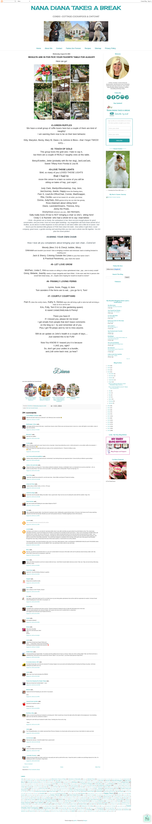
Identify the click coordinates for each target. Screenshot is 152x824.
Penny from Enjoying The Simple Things (36, 681)
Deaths (81, 786)
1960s (22, 779)
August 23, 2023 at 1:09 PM (32, 505)
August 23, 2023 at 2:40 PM (32, 555)
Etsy (71, 788)
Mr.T (23, 799)
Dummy (22, 788)
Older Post (97, 767)
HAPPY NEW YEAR (122, 793)
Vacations (120, 809)
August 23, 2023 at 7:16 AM (32, 419)
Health (35, 795)
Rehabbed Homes (125, 802)
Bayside (108, 780)
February (111, 401)
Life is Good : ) (111, 326)
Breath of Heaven (116, 782)
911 (42, 779)
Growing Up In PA (61, 793)
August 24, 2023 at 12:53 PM (33, 685)
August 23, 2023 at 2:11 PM (32, 524)
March (110, 399)
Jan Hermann (29, 738)
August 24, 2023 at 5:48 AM (32, 635)
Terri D (28, 587)
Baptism (89, 780)
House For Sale (90, 795)
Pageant (27, 801)
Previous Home (55, 802)
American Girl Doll (100, 779)
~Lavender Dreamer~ (31, 755)
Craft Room (62, 786)
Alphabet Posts (91, 779)
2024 (108, 369)
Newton (111, 799)
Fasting (32, 790)
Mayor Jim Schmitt (64, 798)
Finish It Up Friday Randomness (77, 790)
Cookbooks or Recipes (104, 785)
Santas (95, 804)
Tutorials (101, 809)
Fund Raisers (61, 791)
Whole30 (64, 811)
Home (38, 48)
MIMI (100, 798)
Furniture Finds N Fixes (88, 791)
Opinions (127, 799)
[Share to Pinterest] (61, 406)
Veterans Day (32, 811)
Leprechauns (70, 796)
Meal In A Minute (73, 798)
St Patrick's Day (65, 806)
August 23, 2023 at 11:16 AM (33, 488)
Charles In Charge (87, 783)
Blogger (85, 820)
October (111, 377)
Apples (22, 780)
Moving (124, 798)
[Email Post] (51, 405)
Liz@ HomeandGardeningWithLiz (34, 456)
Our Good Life (111, 347)
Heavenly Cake (46, 795)
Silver (22, 806)
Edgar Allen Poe (34, 788)
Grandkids (42, 793)
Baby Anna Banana (64, 780)
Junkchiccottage (30, 492)
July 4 (30, 796)
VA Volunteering (112, 809)
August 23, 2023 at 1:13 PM (32, 515)
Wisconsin (82, 811)
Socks (39, 806)
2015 (108, 420)
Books (98, 782)
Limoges (95, 796)
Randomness (92, 802)
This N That (29, 475)
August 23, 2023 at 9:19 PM (32, 613)
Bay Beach (95, 780)
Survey (123, 806)
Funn (66, 791)
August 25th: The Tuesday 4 (114, 311)
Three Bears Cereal (57, 809)
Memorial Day (84, 798)
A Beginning (47, 779)
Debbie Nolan (29, 651)
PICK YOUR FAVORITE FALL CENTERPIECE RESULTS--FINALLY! (44, 399)
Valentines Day (24, 811)
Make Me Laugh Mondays (124, 796)
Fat (36, 790)
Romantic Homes (82, 804)
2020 (108, 410)
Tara (87, 808)
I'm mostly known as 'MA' (32, 662)
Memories (91, 798)
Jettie (27, 729)
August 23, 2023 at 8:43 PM (32, 601)
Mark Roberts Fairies (35, 798)
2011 (108, 428)
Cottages (23, 786)
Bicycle (53, 782)
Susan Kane (29, 570)
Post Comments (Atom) (34, 769)
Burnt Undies (33, 783)
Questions (81, 802)
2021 (108, 407)
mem (79, 798)
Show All (128, 358)
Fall (117, 788)
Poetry (118, 801)
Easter (27, 788)
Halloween (82, 793)
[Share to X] (57, 406)
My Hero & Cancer (30, 799)
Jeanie (28, 618)
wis (77, 811)
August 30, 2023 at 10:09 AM (33, 742)
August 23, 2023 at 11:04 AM (33, 479)
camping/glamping (46, 783)
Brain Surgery (109, 782)
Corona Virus (116, 785)
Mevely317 (29, 434)
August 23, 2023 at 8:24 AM (32, 438)
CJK (49, 785)
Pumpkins (67, 802)
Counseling (29, 786)
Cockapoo (55, 785)
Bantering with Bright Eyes (80, 780)
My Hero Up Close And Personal (46, 799)
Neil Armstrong (73, 799)
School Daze (102, 804)
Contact (59, 48)
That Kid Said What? (110, 808)
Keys (34, 796)
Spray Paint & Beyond (51, 806)
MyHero (61, 799)
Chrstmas (40, 785)
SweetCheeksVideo (62, 808)
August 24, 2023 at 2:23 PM (32, 696)
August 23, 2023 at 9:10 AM (32, 470)
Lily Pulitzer (89, 796)
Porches (127, 801)
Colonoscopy (61, 785)
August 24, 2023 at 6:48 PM (32, 708)
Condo (67, 785)
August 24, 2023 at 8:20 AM (32, 657)
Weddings (47, 811)
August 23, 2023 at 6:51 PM (32, 591)
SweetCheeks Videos (49, 808)
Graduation (35, 793)
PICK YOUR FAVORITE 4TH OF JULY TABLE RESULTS (30, 399)
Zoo (114, 811)
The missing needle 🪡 (113, 327)
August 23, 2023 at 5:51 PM (32, 583)
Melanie (28, 689)
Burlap (28, 783)
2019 (108, 412)
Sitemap (98, 48)
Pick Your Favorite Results (32, 408)
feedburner (47, 790)
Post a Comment (28, 764)
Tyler (107, 809)
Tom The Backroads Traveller (115, 331)
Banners (71, 780)
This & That (48, 809)
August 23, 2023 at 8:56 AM (32, 460)
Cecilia (28, 443)
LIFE (76, 796)
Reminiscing (39, 804)
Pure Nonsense (74, 802)
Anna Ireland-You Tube (117, 779)
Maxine (48, 798)
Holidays (65, 795)
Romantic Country (73, 804)
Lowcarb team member (32, 701)
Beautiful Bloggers (117, 780)
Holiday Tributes (54, 795)
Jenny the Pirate (30, 484)
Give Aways (120, 791)
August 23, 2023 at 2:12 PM (32, 545)
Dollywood (121, 786)
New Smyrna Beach (81, 799)
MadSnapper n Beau (31, 424)
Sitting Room (27, 806)
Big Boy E (58, 782)
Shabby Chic (114, 804)
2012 (108, 426)
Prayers (48, 802)
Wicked (68, 811)
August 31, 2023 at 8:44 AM (32, 761)
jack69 (28, 606)
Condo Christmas (74, 785)
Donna (28, 627)
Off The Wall (120, 799)
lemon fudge (63, 796)
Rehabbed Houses (25, 804)
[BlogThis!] (56, 406)
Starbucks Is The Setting (87, 806)
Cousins (45, 786)
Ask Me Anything (42, 780)
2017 (108, 416)
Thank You (92, 808)
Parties (32, 801)
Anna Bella (108, 779)
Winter (73, 811)
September (111, 379)
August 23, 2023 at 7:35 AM (32, 429)
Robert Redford (64, 804)
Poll (123, 801)
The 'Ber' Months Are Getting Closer (115, 344)
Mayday (57, 798)
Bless (27, 549)
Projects (61, 802)
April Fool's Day (29, 780)
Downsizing (127, 786)
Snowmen (34, 806)
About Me (48, 48)
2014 (108, 422)
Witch (87, 811)
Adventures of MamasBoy (74, 779)
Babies (57, 780)
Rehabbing (33, 804)
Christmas (111, 783)
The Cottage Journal (29, 809)
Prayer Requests (25, 802)
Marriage (43, 798)
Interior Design (108, 795)
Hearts (39, 795)
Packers (22, 801)
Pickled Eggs (94, 801)
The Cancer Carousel (120, 808)
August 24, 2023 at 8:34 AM (32, 667)
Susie (27, 560)
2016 (108, 418)
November (111, 375)
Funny (70, 791)
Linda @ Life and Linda (32, 465)
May (110, 395)
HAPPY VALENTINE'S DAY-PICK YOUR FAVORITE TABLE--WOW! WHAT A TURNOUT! (58, 399)
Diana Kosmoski (92, 786)
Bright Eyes (125, 782)
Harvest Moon (30, 795)
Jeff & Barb (24, 796)
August (110, 382)
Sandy (90, 804)
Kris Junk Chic (45, 796)
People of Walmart (51, 801)
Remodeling (45, 804)
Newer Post (25, 767)
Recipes (88, 48)
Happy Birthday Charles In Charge (95, 793)
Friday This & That (30, 791)
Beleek (48, 782)
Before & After (43, 782)
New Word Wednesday (93, 799)
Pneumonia (108, 801)
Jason (130, 795)
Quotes (86, 802)
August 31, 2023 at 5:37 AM (32, 750)
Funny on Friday (77, 791)
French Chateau (108, 790)
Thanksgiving (100, 808)
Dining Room (100, 786)
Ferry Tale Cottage (55, 790)
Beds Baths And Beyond (33, 782)
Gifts (105, 791)
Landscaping (51, 796)
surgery (118, 806)
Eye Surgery (89, 788)
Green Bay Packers (51, 793)
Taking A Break (80, 808)
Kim (27, 596)
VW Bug (41, 811)
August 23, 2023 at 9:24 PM (32, 622)
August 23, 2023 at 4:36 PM (32, 565)
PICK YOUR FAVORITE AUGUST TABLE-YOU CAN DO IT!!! (118, 387)
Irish (114, 795)
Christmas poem (24, 785)
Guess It (70, 793)
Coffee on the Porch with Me (115, 354)
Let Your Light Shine (113, 315)
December (111, 373)
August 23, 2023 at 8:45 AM (32, 451)
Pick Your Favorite (69, 801)
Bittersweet (82, 782)
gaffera (75, 820)
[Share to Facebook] (59, 406)
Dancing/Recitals (74, 786)
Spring (59, 806)
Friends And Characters (41, 791)
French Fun (116, 790)
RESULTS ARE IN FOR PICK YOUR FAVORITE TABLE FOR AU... (117, 384)
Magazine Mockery (107, 796)
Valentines (126, 809)
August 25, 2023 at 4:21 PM (32, 724)
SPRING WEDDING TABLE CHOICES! (72, 398)
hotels (84, 795)
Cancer (54, 783)
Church (45, 785)
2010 (108, 430)
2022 (108, 405)
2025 (108, 367)
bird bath (68, 782)
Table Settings (72, 808)
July (110, 390)
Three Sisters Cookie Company (69, 809)
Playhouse (101, 801)
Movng (129, 798)
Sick (119, 804)
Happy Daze (108, 793)
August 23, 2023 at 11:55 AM (33, 496)
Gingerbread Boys (112, 791)
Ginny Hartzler (30, 501)
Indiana (102, 795)
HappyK (28, 579)
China (105, 783)
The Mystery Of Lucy (40, 809)
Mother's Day (119, 798)
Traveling (89, 809)
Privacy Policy (110, 48)
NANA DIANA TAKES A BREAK (76, 8)
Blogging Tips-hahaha (91, 782)
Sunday (102, 806)
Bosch (103, 782)
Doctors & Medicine (114, 786)
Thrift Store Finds (81, 809)
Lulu (100, 796)
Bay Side (101, 780)
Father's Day (40, 790)
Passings (37, 801)
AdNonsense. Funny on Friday (58, 779)
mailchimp (115, 796)
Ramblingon (111, 336)
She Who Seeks (112, 305)
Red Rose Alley (30, 713)
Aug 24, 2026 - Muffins (112, 355)
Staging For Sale (75, 806)
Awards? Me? (51, 780)
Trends (96, 809)
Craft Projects (55, 786)
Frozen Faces (52, 791)
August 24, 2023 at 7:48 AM (32, 647)
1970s (27, 779)
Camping (39, 783)
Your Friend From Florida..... (114, 310)
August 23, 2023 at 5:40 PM (32, 574)
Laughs (57, 796)
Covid (49, 786)
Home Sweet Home (74, 795)
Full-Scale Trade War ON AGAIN (115, 306)
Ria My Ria (56, 804)
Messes (96, 798)
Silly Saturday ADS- (126, 804)
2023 (108, 372)
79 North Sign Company (35, 779)
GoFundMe (23, 793)
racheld (28, 520)
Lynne (27, 640)
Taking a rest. (111, 332)
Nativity (66, 799)
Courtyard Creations (37, 786)
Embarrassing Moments (63, 788)
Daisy (68, 786)
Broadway (23, 783)
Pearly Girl (43, 801)
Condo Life (82, 785)
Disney (106, 786)
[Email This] (54, 406)
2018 (108, 414)
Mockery (112, 798)
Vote (38, 811)
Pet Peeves (61, 801)
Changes (78, 783)
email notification (53, 788)
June (110, 393)
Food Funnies (99, 790)
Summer (97, 806)
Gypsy (74, 793)
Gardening (99, 791)
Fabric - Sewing (98, 788)
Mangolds (23, 798)
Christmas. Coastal (33, 785)
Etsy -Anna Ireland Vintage (80, 788)
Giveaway (128, 791)
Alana (84, 779)
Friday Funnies (124, 790)
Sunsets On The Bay (110, 806)
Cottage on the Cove (125, 785)
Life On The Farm (82, 796)
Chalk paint (65, 783)
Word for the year (92, 811)
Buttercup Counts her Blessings (116, 320)
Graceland (29, 793)
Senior (108, 804)
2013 (108, 424)
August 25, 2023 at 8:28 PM (32, 733)
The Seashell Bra (111, 316)
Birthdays (74, 782)
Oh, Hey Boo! (111, 322)
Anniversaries (126, 779)
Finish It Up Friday (64, 790)
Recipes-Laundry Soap (115, 802)
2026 (108, 365)
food (93, 790)
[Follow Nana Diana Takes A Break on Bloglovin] (113, 270)
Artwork (35, 780)
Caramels (60, 783)
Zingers (109, 811)
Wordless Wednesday (102, 811)
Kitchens (38, 796)
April (110, 397)
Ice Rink (97, 795)
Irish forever (119, 795)
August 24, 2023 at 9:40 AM (32, 676)
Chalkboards (72, 783)
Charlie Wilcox (98, 783)
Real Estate (99, 802)
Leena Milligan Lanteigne (32, 415)
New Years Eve (105, 799)
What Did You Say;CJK (55, 811)
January (111, 403)
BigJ (64, 782)
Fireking (89, 790)
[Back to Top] (147, 818)
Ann (27, 510)
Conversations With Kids (91, 785)
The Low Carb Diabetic (113, 342)
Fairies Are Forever (73, 48)
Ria (51, 804)
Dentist (86, 786)
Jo (27, 746)
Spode (43, 806)
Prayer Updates (38, 802)
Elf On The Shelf (44, 788)
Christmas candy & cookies (123, 783)
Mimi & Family (106, 798)
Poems (114, 801)
